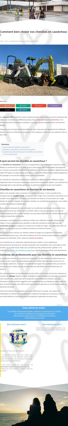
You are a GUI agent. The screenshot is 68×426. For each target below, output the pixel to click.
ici (28, 165)
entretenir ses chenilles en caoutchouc (21, 250)
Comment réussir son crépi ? (35, 318)
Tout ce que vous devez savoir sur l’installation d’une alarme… (34, 316)
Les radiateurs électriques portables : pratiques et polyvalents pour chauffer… (35, 311)
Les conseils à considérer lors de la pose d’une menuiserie (34, 313)
